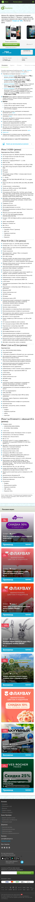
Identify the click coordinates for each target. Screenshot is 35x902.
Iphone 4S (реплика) (9, 79)
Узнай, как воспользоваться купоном (17, 144)
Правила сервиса (6, 810)
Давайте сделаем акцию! (8, 817)
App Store (5, 858)
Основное (5, 65)
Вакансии (4, 808)
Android (29, 70)
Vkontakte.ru (4, 848)
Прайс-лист (6, 132)
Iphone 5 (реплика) (9, 76)
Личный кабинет (33, 2)
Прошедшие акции (7, 822)
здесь (13, 112)
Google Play (15, 858)
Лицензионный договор (8, 829)
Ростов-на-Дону (17, 2)
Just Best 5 (23, 74)
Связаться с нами (5, 841)
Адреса (12, 65)
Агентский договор (7, 827)
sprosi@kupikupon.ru (7, 838)
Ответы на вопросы (7, 812)
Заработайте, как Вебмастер (9, 819)
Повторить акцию (11, 44)
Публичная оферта (7, 831)
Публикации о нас (7, 806)
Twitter (7, 848)
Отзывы (19, 65)
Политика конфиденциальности (10, 833)
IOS (23, 70)
